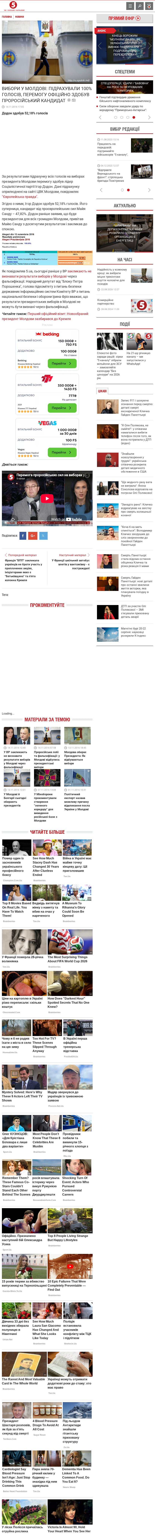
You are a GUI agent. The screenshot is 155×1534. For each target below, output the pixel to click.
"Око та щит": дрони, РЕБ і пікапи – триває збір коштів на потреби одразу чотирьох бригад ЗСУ (112, 177)
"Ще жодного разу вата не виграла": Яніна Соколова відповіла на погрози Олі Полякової (136, 487)
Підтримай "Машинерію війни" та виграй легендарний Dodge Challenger (112, 149)
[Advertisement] (47, 392)
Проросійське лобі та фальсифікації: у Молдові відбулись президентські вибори (47, 759)
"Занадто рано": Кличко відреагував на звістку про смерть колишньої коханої (137, 510)
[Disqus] (47, 663)
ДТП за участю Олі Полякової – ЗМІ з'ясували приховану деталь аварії (135, 611)
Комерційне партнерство (105, 301)
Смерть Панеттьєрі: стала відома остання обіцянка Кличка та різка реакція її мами (135, 561)
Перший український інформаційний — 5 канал (13, 6)
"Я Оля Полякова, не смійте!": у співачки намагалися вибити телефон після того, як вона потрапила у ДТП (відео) (136, 434)
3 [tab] (127, 117)
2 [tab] (139, 64)
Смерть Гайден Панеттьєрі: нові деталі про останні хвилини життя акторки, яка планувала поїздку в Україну (136, 586)
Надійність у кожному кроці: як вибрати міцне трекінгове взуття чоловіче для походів (112, 277)
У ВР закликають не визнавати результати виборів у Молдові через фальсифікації (17, 759)
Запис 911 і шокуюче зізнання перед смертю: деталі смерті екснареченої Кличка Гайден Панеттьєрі (137, 408)
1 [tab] (110, 64)
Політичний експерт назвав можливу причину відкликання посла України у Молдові (77, 802)
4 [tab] (134, 117)
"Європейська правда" (19, 197)
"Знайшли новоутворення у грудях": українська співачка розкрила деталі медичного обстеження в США (133, 462)
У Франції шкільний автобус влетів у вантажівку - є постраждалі (71, 564)
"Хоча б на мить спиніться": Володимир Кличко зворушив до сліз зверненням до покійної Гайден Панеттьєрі (136, 536)
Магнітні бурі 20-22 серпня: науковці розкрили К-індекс (133, 632)
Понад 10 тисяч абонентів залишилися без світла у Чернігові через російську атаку (125, 109)
